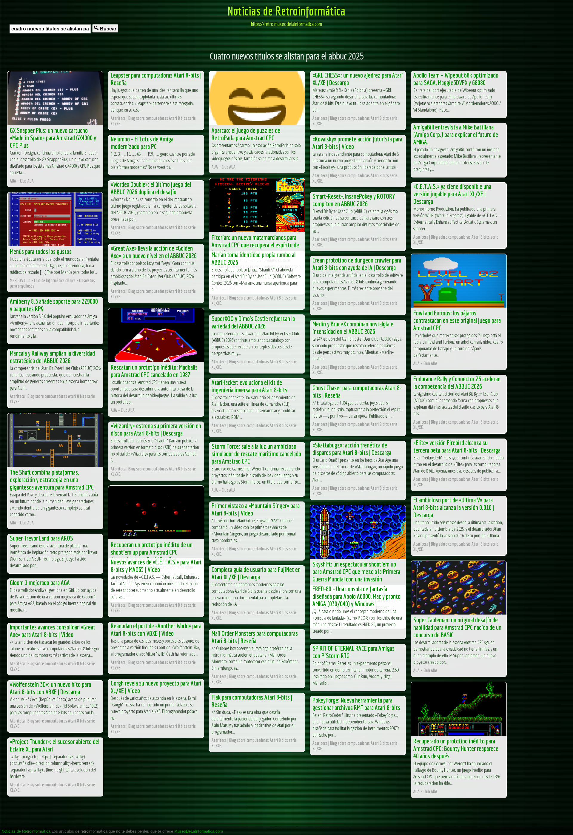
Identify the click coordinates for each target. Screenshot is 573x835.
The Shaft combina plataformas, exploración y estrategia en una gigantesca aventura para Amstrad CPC (52, 479)
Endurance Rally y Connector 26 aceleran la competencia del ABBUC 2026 (456, 382)
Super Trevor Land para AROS (41, 538)
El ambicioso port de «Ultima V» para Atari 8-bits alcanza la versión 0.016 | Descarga (453, 507)
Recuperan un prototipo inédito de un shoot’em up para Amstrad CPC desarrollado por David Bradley (151, 552)
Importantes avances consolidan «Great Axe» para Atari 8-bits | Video (52, 630)
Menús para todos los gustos (41, 251)
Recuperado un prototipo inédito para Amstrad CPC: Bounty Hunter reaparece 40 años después (455, 748)
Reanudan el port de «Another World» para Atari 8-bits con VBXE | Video (156, 629)
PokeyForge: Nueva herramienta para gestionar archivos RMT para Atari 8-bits (356, 703)
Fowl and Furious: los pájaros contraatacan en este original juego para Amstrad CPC (457, 320)
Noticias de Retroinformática (286, 11)
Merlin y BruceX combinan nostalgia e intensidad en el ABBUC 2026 (352, 327)
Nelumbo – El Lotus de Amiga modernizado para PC (142, 142)
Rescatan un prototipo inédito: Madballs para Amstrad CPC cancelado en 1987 (154, 370)
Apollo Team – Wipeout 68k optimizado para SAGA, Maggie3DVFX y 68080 (455, 78)
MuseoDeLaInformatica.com (198, 831)
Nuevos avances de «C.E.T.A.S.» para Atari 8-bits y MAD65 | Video (156, 565)
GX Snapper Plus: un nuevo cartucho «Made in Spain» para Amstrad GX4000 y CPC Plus (53, 137)
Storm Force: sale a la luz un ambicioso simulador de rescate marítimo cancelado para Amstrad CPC (256, 453)
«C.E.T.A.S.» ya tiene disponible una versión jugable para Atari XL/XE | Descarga (452, 194)
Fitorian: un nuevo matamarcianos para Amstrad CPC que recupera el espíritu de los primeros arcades (255, 245)
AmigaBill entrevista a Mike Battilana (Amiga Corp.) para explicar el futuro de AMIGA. (455, 134)
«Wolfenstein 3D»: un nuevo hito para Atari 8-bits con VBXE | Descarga (50, 687)
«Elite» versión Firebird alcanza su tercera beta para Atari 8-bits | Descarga (456, 446)
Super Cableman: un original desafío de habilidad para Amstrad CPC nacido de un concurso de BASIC (457, 627)
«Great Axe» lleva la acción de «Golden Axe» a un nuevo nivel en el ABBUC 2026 (154, 251)
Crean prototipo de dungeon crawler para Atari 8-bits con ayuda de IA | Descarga (356, 263)
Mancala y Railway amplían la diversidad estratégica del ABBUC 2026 (52, 356)
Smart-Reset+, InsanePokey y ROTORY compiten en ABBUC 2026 (353, 199)
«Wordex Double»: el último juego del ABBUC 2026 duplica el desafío (151, 187)
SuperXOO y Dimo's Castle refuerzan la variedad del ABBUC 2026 (253, 322)
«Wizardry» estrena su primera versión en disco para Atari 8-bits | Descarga (156, 429)
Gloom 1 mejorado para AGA (40, 582)
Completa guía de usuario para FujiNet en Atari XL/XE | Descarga (256, 573)
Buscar (107, 28)
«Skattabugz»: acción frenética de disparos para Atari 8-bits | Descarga (351, 448)
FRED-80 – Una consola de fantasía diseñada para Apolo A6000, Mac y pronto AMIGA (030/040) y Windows (356, 596)
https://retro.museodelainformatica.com (286, 23)
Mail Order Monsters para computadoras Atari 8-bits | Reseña (255, 636)
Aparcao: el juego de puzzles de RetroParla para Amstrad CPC (246, 133)
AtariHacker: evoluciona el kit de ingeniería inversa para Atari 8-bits (249, 386)
